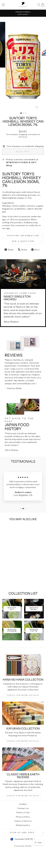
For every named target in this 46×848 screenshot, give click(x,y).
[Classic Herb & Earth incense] (23, 759)
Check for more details (23, 695)
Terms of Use (23, 812)
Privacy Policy (23, 817)
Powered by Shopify (23, 846)
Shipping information (23, 236)
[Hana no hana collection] (23, 664)
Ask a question (23, 241)
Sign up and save (22, 832)
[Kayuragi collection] (23, 713)
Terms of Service (23, 821)
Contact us (23, 808)
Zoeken (23, 804)
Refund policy (23, 825)
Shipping (23, 134)
